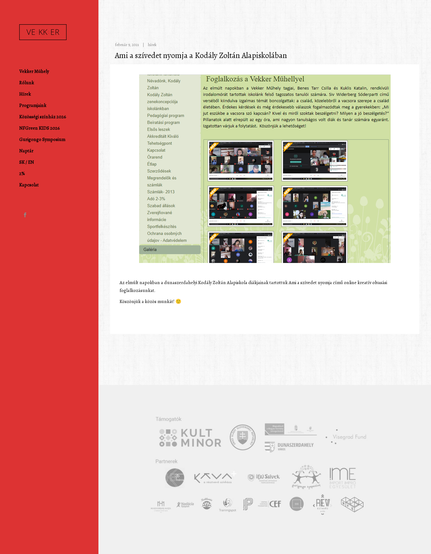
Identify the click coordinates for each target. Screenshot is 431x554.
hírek (152, 45)
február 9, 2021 (127, 45)
